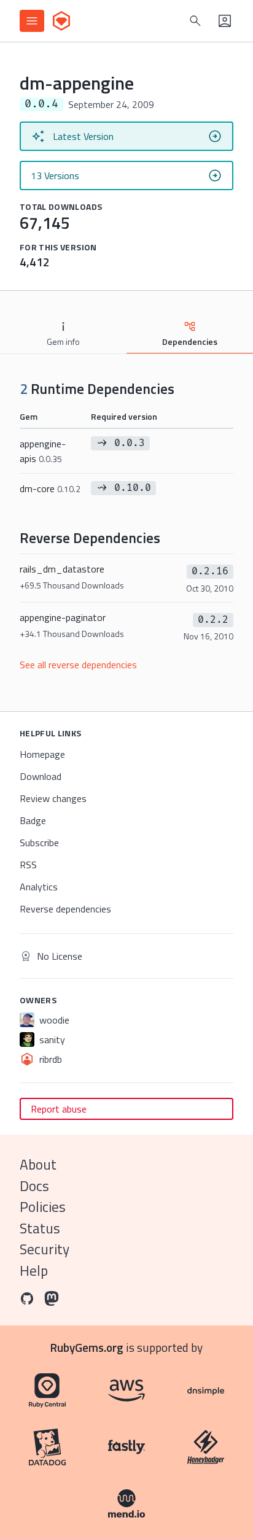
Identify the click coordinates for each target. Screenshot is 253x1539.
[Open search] (195, 21)
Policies (43, 1206)
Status (40, 1228)
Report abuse (59, 1108)
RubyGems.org (86, 1347)
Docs (34, 1186)
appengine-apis (43, 451)
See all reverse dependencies (78, 664)
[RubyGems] (61, 21)
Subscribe (39, 842)
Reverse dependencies (65, 908)
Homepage (42, 754)
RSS (28, 864)
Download (40, 776)
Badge (33, 820)
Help (34, 1270)
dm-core (50, 488)
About (38, 1164)
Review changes (53, 798)
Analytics (39, 886)
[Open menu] (32, 21)
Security (44, 1249)
